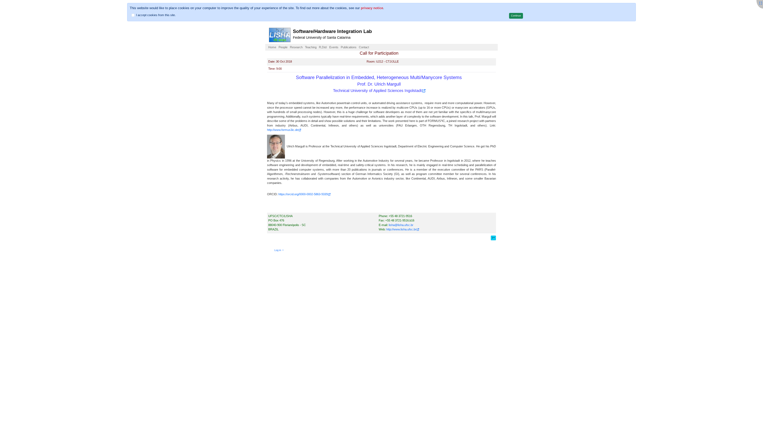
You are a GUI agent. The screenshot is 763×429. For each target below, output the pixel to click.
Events (333, 47)
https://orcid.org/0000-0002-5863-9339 (303, 194)
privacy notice (372, 8)
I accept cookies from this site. (156, 15)
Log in (278, 250)
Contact (364, 47)
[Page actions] (493, 238)
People (283, 47)
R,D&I (323, 47)
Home (272, 47)
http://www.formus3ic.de (282, 129)
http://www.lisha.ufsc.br (401, 229)
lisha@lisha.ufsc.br (401, 225)
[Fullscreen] (760, 3)
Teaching (311, 47)
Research (296, 47)
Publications (348, 47)
